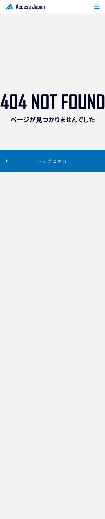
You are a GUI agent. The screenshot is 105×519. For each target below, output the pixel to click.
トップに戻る (52, 161)
